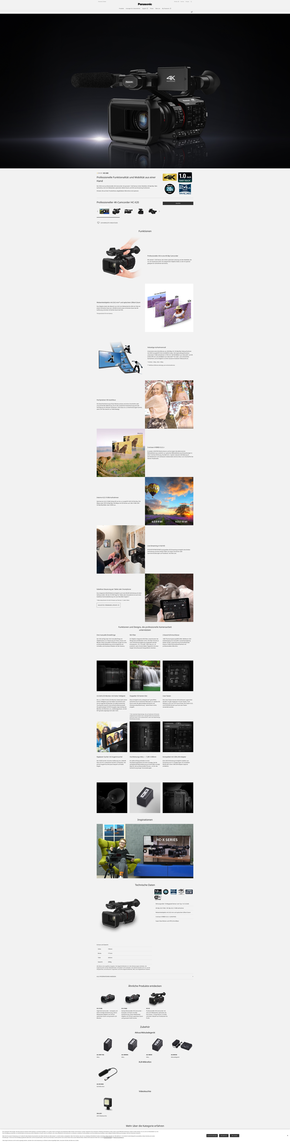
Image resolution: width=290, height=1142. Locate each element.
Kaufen (178, 203)
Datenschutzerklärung (119, 1137)
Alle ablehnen (224, 1135)
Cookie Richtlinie (107, 1137)
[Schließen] (287, 1135)
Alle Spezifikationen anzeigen (106, 976)
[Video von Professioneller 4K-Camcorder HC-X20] (104, 211)
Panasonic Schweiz (102, 1)
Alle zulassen (234, 1135)
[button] (116, 211)
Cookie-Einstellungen (212, 1135)
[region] (145, 1135)
